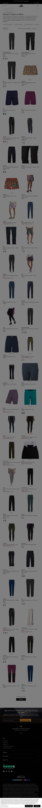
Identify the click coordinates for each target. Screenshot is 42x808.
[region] (21, 803)
